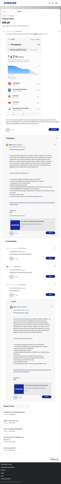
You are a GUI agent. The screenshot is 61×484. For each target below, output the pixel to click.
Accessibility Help (6, 464)
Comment (53, 129)
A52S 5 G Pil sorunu (10, 421)
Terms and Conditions (7, 467)
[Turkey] (10, 3)
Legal (2, 473)
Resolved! (11, 16)
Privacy (3, 470)
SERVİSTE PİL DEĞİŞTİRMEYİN (14, 412)
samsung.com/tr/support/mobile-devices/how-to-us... (31, 223)
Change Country (6, 479)
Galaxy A (45, 34)
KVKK (2, 476)
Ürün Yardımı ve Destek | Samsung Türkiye (32, 221)
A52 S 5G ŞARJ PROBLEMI (13, 429)
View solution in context (16, 215)
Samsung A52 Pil (9, 448)
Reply (50, 232)
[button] (56, 31)
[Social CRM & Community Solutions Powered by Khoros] (54, 459)
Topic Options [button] (56, 15)
